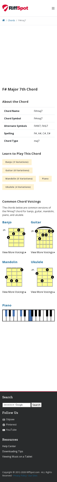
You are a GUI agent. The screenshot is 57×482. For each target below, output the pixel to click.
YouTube (11, 429)
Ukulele (37, 262)
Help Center (9, 446)
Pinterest (11, 424)
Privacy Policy (20, 475)
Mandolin (9, 262)
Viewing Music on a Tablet (17, 456)
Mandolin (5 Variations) (19, 178)
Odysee (9, 419)
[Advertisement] (28, 58)
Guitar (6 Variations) (17, 170)
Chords (11, 20)
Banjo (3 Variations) (16, 162)
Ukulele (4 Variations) (18, 187)
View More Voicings (13, 252)
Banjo (7, 222)
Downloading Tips (12, 451)
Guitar (36, 222)
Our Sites (32, 475)
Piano (45, 178)
